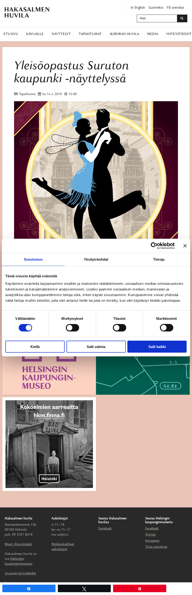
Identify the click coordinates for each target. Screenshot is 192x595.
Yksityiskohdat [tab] (96, 259)
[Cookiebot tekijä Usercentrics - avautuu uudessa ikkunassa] (154, 245)
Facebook (105, 528)
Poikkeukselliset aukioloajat (63, 547)
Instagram (152, 541)
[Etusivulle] (30, 12)
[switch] (72, 328)
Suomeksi (155, 7)
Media (152, 34)
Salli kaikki (157, 346)
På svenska (175, 7)
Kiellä (35, 346)
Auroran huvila (124, 34)
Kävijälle (35, 34)
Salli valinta (96, 346)
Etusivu (11, 34)
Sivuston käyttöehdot (20, 573)
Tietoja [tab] (158, 259)
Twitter (150, 535)
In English (138, 7)
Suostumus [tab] (33, 259)
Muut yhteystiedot (18, 544)
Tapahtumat (90, 34)
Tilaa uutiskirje (156, 547)
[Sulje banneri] (185, 245)
